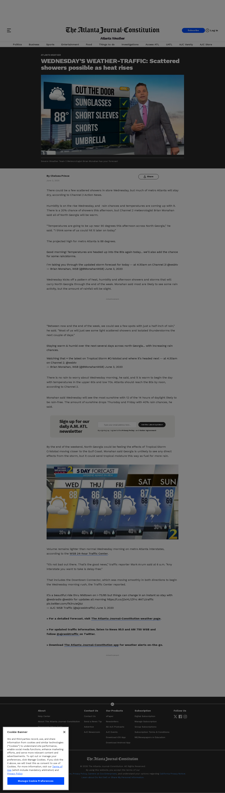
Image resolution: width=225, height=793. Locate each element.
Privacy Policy (14, 773)
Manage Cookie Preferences (35, 781)
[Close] (64, 732)
